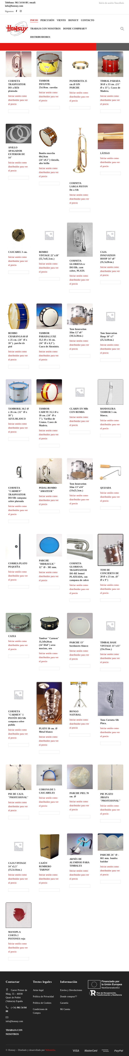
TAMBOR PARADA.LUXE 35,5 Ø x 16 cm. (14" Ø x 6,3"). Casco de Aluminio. (49, 340)
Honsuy (73, 20)
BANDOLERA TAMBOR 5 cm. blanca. (108, 412)
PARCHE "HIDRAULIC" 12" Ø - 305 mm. (48, 564)
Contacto (87, 20)
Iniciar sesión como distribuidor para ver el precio (18, 166)
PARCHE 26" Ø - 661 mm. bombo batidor (109, 858)
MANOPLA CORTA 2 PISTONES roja (16, 935)
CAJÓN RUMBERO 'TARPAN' (45, 866)
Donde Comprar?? (75, 28)
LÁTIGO (105, 153)
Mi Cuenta (65, 1009)
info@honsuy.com (14, 6)
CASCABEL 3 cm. (18, 252)
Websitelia (50, 1050)
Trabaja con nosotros (45, 28)
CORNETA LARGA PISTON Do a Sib (79, 186)
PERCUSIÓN (47, 20)
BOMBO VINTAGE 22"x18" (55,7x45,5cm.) (49, 255)
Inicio (34, 20)
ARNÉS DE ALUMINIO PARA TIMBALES (79, 862)
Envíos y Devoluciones (71, 990)
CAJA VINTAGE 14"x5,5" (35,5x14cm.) (17, 866)
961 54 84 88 (21, 2)
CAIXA (12, 636)
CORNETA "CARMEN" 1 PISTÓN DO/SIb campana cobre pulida (17, 718)
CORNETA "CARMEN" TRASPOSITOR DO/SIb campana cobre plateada (17, 494)
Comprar (21, 94)
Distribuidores (40, 37)
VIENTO (61, 20)
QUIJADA (105, 488)
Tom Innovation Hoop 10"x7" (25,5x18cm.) (108, 336)
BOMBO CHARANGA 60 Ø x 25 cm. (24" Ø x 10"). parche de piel (18, 340)
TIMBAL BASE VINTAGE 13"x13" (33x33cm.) (110, 645)
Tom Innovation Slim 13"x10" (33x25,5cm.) (78, 487)
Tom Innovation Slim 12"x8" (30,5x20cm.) (78, 332)
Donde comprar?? (68, 996)
